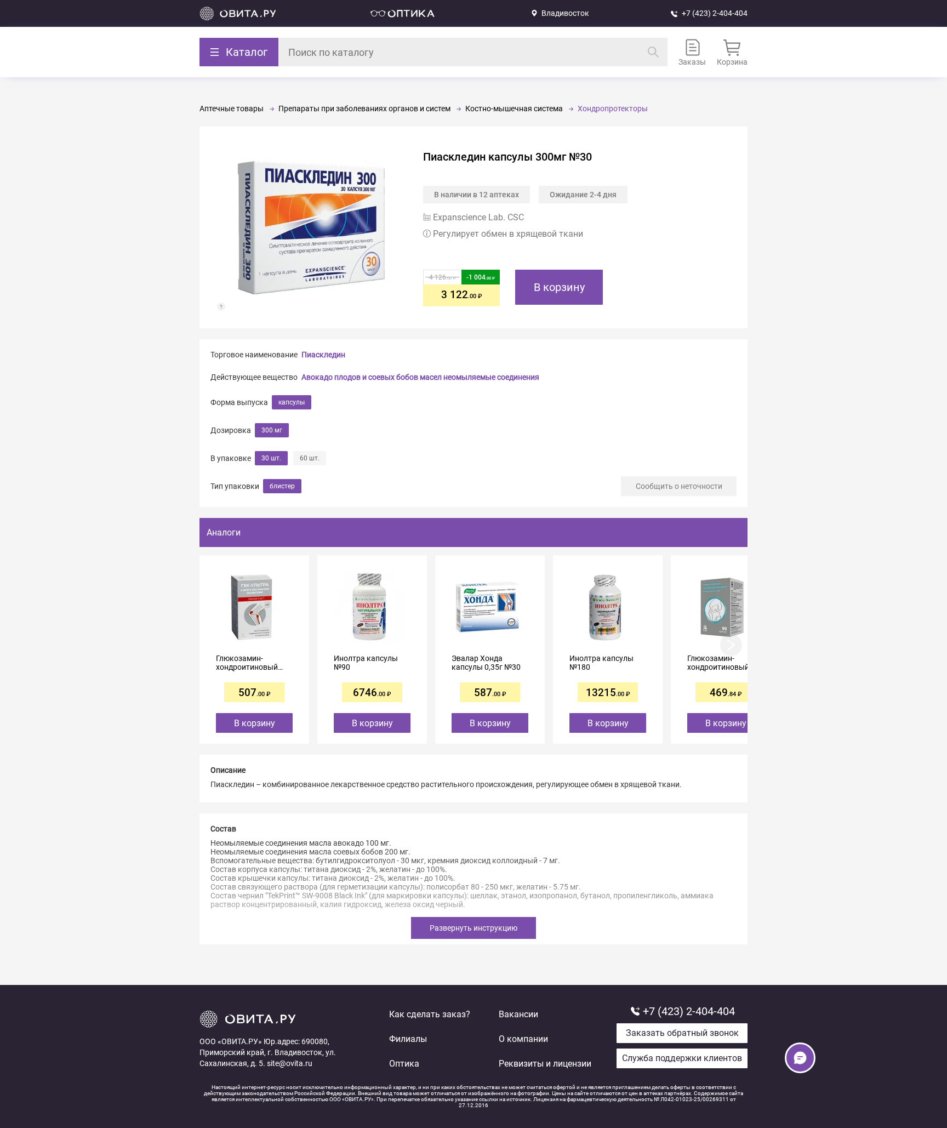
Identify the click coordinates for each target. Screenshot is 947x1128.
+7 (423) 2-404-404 (715, 13)
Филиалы (408, 1039)
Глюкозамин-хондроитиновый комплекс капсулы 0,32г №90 (250, 662)
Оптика (404, 1063)
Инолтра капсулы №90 (366, 662)
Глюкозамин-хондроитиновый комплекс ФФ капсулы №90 (718, 662)
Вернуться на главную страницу (237, 13)
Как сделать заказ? (429, 1014)
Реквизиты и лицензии (545, 1063)
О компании (523, 1039)
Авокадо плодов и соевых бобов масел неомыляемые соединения (420, 377)
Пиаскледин (323, 354)
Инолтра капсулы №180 (601, 662)
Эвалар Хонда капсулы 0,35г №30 (486, 662)
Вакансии (518, 1014)
